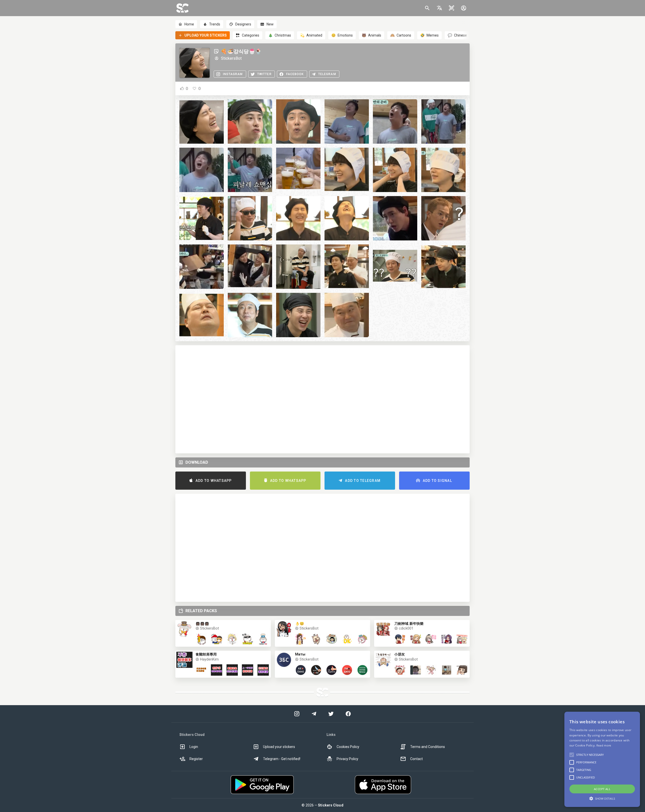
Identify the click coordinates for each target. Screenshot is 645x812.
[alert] (602, 759)
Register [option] (196, 759)
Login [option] (193, 747)
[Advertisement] (322, 399)
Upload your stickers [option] (279, 747)
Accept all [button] (602, 789)
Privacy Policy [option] (347, 759)
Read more (603, 745)
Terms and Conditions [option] (427, 747)
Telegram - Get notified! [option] (281, 759)
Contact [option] (416, 759)
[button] (439, 8)
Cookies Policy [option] (348, 747)
